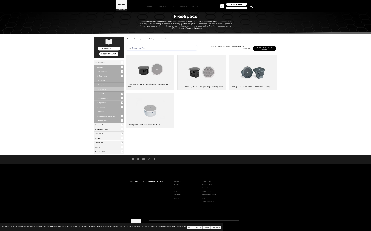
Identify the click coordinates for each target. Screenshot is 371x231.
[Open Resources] (188, 6)
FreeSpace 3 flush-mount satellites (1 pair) (250, 87)
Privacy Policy (206, 181)
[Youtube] (143, 159)
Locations (177, 194)
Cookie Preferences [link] (208, 201)
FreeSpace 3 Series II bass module (144, 124)
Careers (176, 191)
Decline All (216, 228)
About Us (177, 188)
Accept (206, 228)
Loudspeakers (141, 39)
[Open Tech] (175, 6)
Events (176, 198)
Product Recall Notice (209, 194)
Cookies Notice (206, 191)
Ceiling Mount (154, 39)
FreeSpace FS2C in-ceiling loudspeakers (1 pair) (201, 87)
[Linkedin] (154, 159)
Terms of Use (206, 188)
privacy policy (51, 226)
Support (177, 184)
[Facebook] (132, 159)
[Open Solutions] (166, 6)
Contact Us (177, 181)
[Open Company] (199, 6)
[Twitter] (138, 159)
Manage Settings (194, 228)
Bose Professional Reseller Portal (146, 181)
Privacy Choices (207, 184)
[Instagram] (148, 159)
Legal (203, 198)
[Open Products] (154, 6)
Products (130, 39)
